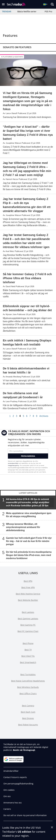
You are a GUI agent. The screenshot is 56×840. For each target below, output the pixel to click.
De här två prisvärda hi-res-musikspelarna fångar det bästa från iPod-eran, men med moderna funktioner (29, 555)
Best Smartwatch (28, 662)
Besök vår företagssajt (24, 750)
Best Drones (28, 718)
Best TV (28, 649)
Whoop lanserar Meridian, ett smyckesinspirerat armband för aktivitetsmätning (23, 527)
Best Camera (28, 705)
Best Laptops (28, 612)
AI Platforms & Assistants (12, 57)
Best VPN (28, 581)
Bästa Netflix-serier (26, 11)
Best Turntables (28, 674)
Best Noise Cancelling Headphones (28, 680)
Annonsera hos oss (12, 802)
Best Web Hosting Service (28, 593)
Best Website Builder (28, 600)
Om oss (7, 796)
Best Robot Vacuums (28, 724)
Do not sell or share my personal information (25, 815)
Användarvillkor (11, 771)
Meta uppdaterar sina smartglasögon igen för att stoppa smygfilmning (28, 514)
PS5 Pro (48, 11)
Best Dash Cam (28, 712)
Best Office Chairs (28, 693)
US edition (24, 831)
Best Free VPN (28, 587)
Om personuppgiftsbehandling (18, 783)
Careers (7, 809)
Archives (43, 416)
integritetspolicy (13, 465)
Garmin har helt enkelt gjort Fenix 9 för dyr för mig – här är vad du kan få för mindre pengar (29, 541)
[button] (3, 4)
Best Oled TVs (28, 656)
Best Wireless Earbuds (28, 687)
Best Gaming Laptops (28, 618)
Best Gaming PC (28, 625)
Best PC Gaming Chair (28, 631)
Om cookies (9, 790)
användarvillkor (13, 463)
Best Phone (28, 643)
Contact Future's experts (15, 777)
